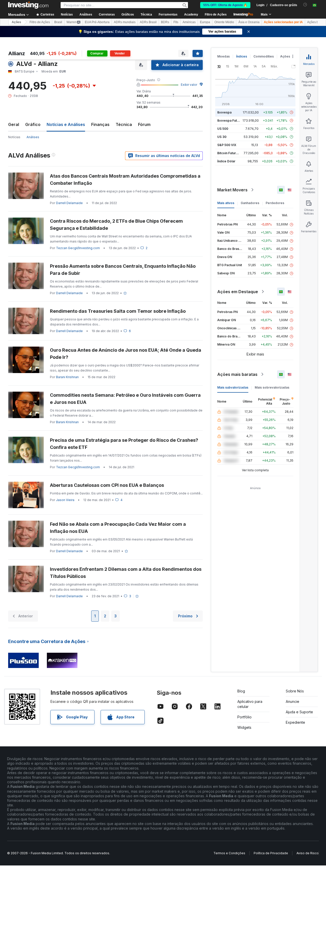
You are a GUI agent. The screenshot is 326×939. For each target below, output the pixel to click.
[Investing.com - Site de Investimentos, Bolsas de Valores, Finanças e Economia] (28, 5)
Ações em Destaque (237, 291)
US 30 (221, 137)
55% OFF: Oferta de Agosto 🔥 (225, 5)
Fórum (144, 124)
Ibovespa (224, 112)
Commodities (263, 56)
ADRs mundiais (124, 22)
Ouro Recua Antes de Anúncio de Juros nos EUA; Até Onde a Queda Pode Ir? (125, 353)
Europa (205, 22)
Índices (241, 56)
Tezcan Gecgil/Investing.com (78, 248)
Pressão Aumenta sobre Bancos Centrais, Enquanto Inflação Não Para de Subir (123, 269)
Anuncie (292, 701)
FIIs (175, 22)
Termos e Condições (229, 853)
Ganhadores (250, 203)
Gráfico (32, 124)
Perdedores (275, 203)
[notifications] (305, 4)
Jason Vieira (65, 500)
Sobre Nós (295, 691)
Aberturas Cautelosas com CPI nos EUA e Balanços (107, 485)
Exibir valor (189, 85)
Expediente (295, 722)
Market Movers (232, 189)
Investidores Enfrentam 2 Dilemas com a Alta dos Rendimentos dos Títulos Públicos (125, 572)
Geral (13, 124)
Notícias (14, 137)
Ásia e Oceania (249, 22)
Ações (16, 22)
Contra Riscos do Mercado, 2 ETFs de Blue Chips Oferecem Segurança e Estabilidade (116, 224)
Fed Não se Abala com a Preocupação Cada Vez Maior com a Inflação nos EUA (118, 527)
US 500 (222, 129)
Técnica (124, 124)
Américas (189, 22)
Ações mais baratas (237, 374)
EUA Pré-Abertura (97, 22)
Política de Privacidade (271, 853)
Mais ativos (225, 203)
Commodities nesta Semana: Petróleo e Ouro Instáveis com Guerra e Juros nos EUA (125, 398)
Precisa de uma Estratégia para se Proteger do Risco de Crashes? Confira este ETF (124, 443)
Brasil (58, 22)
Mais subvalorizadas (232, 387)
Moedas (223, 56)
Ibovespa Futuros (230, 120)
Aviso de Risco (307, 853)
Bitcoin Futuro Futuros (233, 153)
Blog (241, 691)
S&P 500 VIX (226, 145)
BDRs (165, 22)
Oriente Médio (224, 22)
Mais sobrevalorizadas (272, 387)
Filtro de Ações (216, 14)
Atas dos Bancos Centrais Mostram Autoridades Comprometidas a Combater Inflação (125, 179)
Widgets (244, 727)
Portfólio (244, 717)
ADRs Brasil (148, 22)
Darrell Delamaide (69, 203)
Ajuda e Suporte (299, 712)
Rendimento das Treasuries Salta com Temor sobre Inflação (118, 311)
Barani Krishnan (67, 377)
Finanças (100, 124)
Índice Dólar (226, 161)
